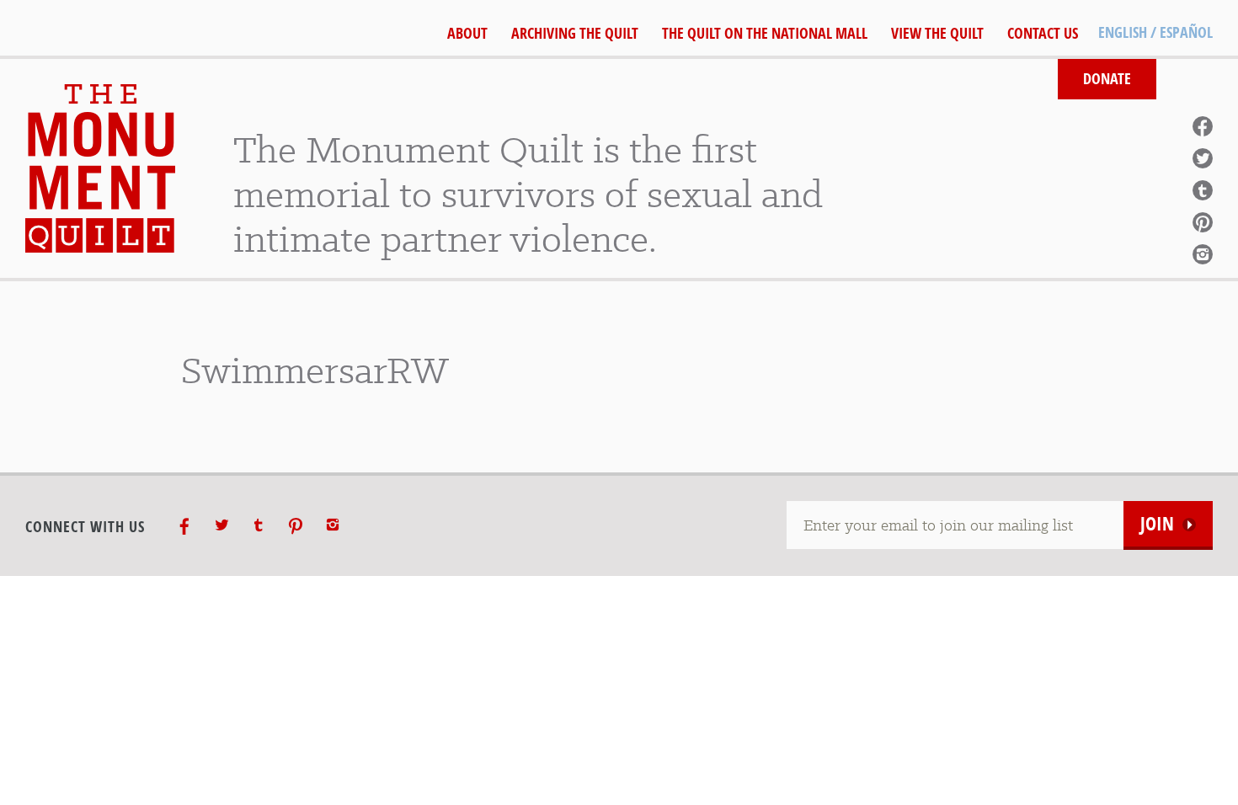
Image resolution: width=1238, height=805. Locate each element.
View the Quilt (937, 33)
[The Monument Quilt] (100, 168)
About (467, 33)
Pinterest (1203, 222)
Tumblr (1203, 190)
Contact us (1042, 33)
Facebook (1203, 126)
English (1122, 32)
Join (1157, 523)
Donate (1107, 78)
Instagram (1203, 254)
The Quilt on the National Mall (764, 33)
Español (1186, 32)
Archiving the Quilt (574, 33)
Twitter (1203, 158)
